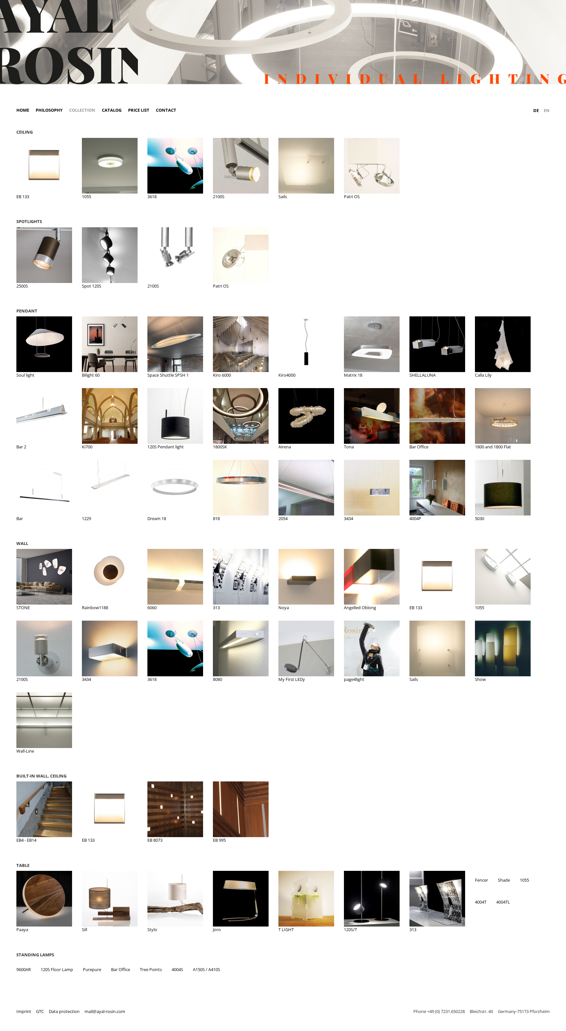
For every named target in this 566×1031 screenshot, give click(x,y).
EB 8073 (154, 840)
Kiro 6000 (222, 375)
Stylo (152, 929)
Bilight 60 (91, 375)
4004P (415, 518)
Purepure (92, 969)
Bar (19, 518)
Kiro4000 (286, 375)
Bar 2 (21, 447)
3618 (152, 196)
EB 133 (22, 196)
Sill (84, 929)
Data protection (64, 1011)
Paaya (22, 929)
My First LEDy (291, 679)
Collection (82, 110)
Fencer (481, 880)
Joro (217, 929)
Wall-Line (25, 751)
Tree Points (151, 969)
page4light (354, 679)
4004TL (503, 902)
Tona (349, 447)
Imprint (23, 1011)
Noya (283, 607)
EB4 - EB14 (26, 840)
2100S (218, 196)
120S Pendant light (165, 447)
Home (22, 110)
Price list (138, 110)
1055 (86, 196)
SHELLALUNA (422, 375)
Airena (284, 447)
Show (480, 679)
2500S (22, 286)
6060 (152, 607)
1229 (86, 518)
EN (547, 110)
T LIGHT (286, 929)
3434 (348, 518)
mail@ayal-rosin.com (105, 1011)
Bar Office (418, 447)
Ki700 (87, 447)
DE (536, 110)
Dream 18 (156, 518)
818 (216, 518)
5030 (479, 518)
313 (216, 607)
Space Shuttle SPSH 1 (168, 375)
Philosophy (49, 110)
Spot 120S (91, 286)
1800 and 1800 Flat (493, 447)
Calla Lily (483, 375)
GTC (40, 1011)
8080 (217, 679)
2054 (283, 518)
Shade (504, 880)
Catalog (112, 110)
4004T (480, 902)
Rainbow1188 (95, 607)
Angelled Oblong (360, 607)
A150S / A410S (206, 969)
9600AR (23, 969)
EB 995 (219, 840)
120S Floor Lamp (57, 969)
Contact (166, 110)
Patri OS (352, 196)
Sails (282, 196)
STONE (23, 607)
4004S (177, 969)
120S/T (350, 929)
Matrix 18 (353, 375)
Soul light (25, 375)
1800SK (220, 447)
